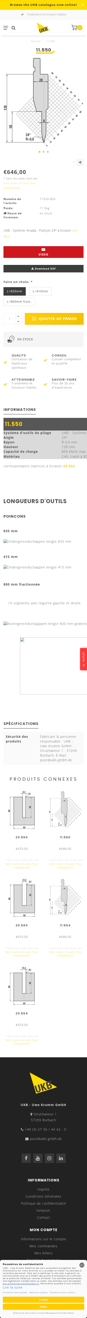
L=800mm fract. (19, 302)
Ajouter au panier (57, 318)
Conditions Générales (43, 1196)
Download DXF (45, 268)
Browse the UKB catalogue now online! (43, 5)
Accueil (36, 41)
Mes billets (43, 1253)
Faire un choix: (17, 282)
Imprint (44, 1189)
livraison (43, 1210)
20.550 (69, 466)
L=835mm (14, 291)
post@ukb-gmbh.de (46, 1138)
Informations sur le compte (43, 1239)
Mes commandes (43, 1246)
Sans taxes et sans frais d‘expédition (22, 865)
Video (43, 254)
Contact (43, 1217)
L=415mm (40, 291)
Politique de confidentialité (43, 1203)
